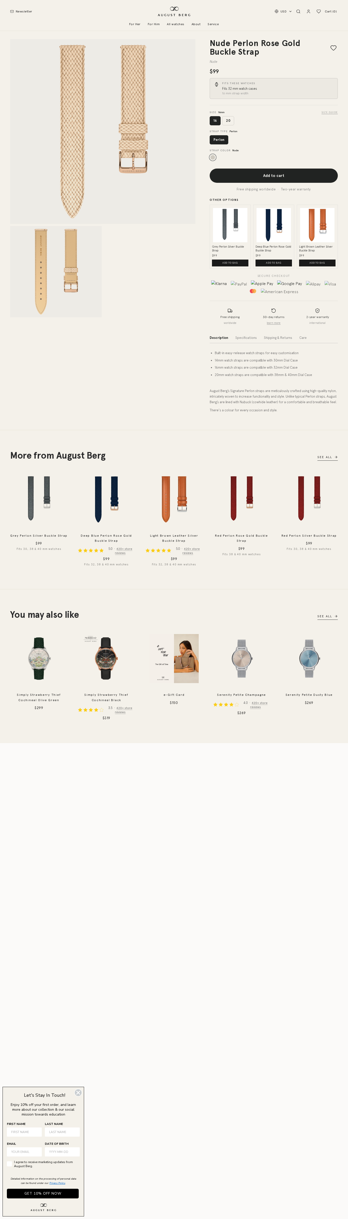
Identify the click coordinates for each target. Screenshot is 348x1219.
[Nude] (213, 157)
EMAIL (11, 1144)
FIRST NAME (16, 1124)
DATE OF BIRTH (57, 1144)
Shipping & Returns (278, 338)
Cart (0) (331, 11)
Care (303, 338)
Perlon (219, 140)
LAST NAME (54, 1124)
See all (324, 457)
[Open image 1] (102, 131)
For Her (135, 24)
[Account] (308, 11)
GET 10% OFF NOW (42, 1193)
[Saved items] (319, 11)
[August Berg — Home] (173, 11)
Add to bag (230, 262)
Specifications (246, 338)
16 (215, 121)
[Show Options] (74, 1152)
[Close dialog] (78, 1092)
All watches (175, 24)
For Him (154, 24)
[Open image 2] (56, 271)
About (196, 24)
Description (219, 338)
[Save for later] (333, 47)
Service (213, 24)
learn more (273, 322)
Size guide (330, 112)
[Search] (298, 11)
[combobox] (60, 1152)
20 (228, 121)
